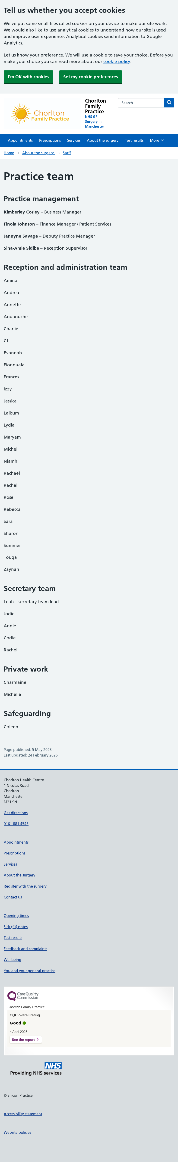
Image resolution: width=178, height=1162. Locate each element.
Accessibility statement (23, 1114)
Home (9, 153)
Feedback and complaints (25, 948)
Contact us (13, 897)
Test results (134, 140)
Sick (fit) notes (16, 926)
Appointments (20, 140)
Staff (67, 153)
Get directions (16, 812)
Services (73, 140)
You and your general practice (29, 970)
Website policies (17, 1132)
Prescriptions (50, 140)
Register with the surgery (25, 886)
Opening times (16, 915)
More (156, 140)
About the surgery (102, 140)
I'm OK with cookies (28, 76)
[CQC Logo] (22, 1000)
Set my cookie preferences (90, 76)
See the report (23, 1040)
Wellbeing (12, 959)
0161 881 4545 (16, 823)
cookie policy (116, 61)
